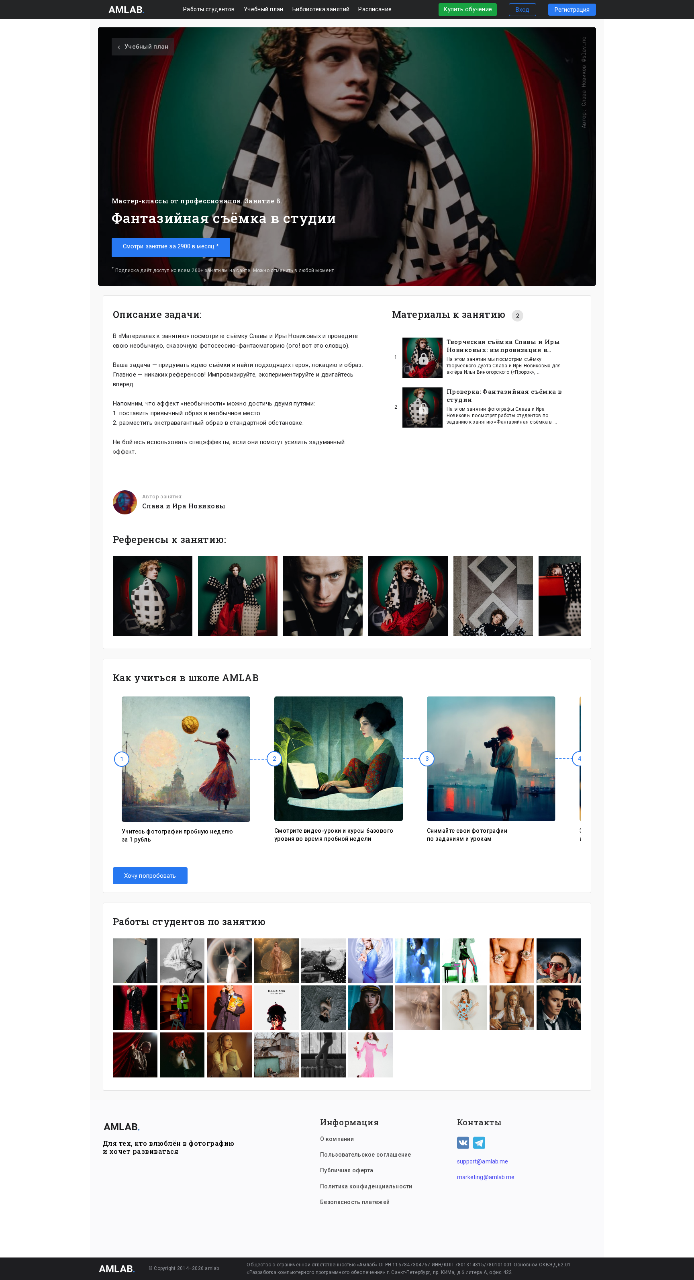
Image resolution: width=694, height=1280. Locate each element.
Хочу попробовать (150, 875)
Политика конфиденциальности (366, 1186)
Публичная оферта (346, 1170)
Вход (522, 9)
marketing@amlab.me (486, 1177)
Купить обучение (467, 9)
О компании (337, 1139)
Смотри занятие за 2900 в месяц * (171, 246)
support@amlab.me (482, 1161)
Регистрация (572, 9)
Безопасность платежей (355, 1202)
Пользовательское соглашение (365, 1154)
